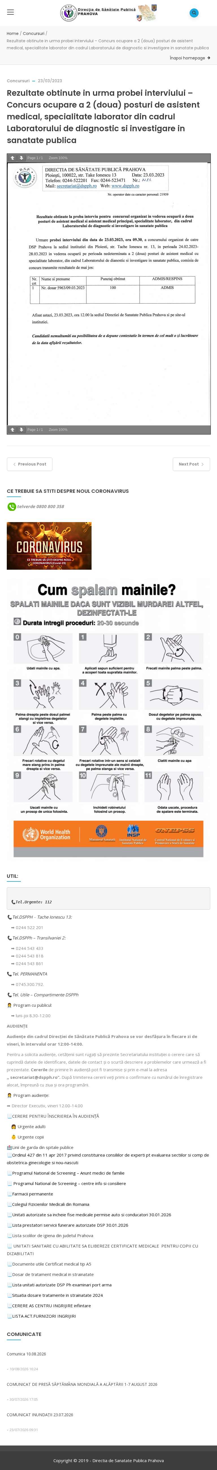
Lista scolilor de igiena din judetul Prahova (52, 1235)
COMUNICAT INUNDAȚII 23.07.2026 (40, 1414)
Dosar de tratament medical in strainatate (50, 1274)
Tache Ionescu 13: (55, 917)
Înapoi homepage (187, 58)
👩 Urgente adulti (28, 1126)
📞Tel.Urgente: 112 (31, 902)
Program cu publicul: (32, 1005)
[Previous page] (12, 158)
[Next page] (21, 158)
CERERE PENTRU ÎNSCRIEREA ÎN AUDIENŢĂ (55, 1116)
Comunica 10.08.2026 (26, 1354)
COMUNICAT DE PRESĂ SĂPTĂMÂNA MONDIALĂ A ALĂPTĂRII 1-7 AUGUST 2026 (82, 1384)
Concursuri (33, 33)
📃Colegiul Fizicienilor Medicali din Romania (48, 1204)
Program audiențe (30, 1095)
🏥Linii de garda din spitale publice (40, 1147)
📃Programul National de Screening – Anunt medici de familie (66, 1173)
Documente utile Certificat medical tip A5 (49, 1264)
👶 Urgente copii (27, 1137)
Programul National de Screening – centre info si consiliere (69, 1183)
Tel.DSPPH (23, 917)
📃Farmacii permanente (30, 1194)
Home (13, 33)
